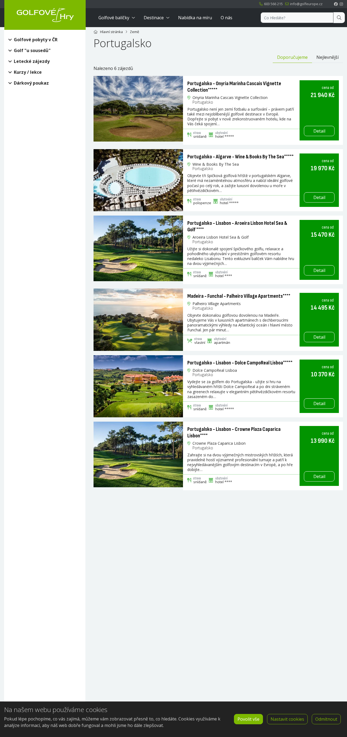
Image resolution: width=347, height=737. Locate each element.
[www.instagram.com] (341, 4)
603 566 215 (273, 3)
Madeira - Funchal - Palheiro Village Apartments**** (238, 296)
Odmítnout (326, 719)
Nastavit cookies (287, 719)
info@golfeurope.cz (306, 3)
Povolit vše (248, 719)
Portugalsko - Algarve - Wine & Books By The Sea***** (240, 156)
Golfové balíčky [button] (113, 18)
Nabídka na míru (195, 18)
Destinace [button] (154, 18)
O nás (226, 18)
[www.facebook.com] (336, 4)
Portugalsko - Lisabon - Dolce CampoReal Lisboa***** (240, 363)
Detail (319, 131)
